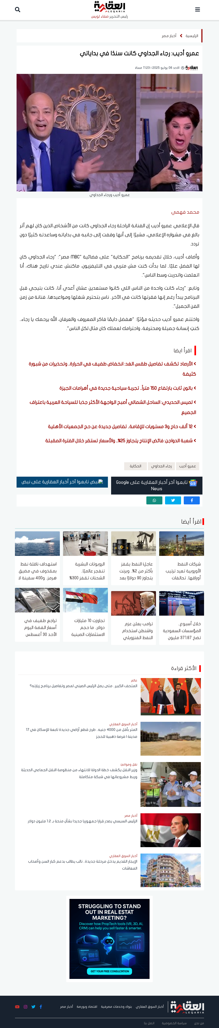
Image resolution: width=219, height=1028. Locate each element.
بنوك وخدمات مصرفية (116, 1006)
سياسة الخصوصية (174, 1023)
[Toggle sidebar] (197, 10)
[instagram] (25, 1007)
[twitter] (173, 500)
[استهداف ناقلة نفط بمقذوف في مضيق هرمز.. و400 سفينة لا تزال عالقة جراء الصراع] (37, 543)
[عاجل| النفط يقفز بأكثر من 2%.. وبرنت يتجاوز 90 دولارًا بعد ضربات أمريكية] (133, 543)
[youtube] (17, 1007)
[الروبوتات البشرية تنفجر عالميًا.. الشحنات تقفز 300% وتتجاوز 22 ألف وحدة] (85, 543)
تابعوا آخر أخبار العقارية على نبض (56, 481)
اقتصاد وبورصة (87, 1006)
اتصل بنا (149, 1023)
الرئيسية (192, 36)
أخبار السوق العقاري (150, 1006)
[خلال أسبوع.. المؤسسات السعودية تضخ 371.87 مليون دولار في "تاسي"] (181, 603)
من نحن (199, 1023)
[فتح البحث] (17, 10)
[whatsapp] (154, 500)
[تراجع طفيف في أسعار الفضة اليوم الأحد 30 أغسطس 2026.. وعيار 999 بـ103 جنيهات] (37, 599)
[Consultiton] (109, 938)
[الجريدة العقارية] (187, 1006)
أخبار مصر (169, 36)
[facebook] (192, 500)
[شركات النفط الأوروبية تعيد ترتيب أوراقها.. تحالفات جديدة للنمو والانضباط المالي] (181, 543)
